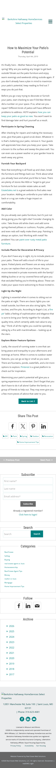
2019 (11, 663)
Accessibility (29, 746)
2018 (11, 669)
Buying (7, 559)
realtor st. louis (10, 579)
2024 (11, 636)
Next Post (45, 460)
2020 (11, 658)
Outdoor (35, 436)
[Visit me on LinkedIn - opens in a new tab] (28, 606)
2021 (11, 652)
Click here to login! (28, 514)
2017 (11, 674)
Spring (24, 436)
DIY (6, 436)
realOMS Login (28, 763)
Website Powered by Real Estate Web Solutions (28, 756)
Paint (14, 436)
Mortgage (8, 582)
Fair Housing (41, 746)
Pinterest (25, 367)
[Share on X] (23, 426)
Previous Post (12, 460)
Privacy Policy (15, 746)
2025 (11, 631)
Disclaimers (49, 761)
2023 (11, 642)
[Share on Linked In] (43, 426)
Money (7, 575)
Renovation (48, 436)
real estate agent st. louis (14, 563)
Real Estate (8, 552)
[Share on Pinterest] (33, 426)
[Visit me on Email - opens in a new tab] (37, 606)
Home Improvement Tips (29, 442)
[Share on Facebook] (12, 426)
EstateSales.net (8, 190)
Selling (7, 556)
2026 (11, 626)
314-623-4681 (32, 711)
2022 (11, 647)
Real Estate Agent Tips (13, 571)
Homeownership (11, 567)
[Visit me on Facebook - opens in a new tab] (19, 606)
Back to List (27, 401)
